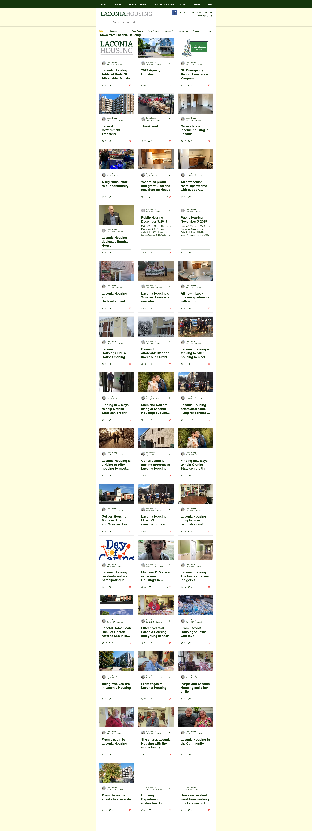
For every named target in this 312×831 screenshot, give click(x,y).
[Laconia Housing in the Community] (195, 717)
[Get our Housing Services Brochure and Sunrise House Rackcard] (116, 494)
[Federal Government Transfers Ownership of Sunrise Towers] (116, 104)
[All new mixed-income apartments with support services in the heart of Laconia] (195, 271)
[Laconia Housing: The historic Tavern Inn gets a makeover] (195, 550)
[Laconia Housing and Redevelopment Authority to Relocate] (116, 271)
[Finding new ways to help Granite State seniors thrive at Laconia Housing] (116, 382)
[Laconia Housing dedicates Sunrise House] (116, 215)
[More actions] (130, 63)
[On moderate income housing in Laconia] (195, 104)
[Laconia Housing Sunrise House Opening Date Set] (116, 327)
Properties (114, 31)
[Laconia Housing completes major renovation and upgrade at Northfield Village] (195, 494)
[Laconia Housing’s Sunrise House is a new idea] (156, 271)
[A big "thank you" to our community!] (116, 159)
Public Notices (137, 31)
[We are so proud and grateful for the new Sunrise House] (156, 159)
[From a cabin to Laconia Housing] (116, 717)
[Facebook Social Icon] (174, 12)
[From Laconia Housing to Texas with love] (195, 605)
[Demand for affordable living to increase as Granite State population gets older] (156, 327)
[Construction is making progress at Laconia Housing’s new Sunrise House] (156, 438)
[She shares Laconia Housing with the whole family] (156, 717)
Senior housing (153, 31)
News (125, 31)
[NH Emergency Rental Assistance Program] (195, 48)
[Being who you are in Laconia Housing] (116, 661)
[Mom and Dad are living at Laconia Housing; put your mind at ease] (156, 382)
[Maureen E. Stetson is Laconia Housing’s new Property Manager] (156, 550)
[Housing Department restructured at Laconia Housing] (156, 773)
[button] (137, 4)
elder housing (169, 31)
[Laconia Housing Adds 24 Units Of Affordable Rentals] (116, 48)
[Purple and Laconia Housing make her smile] (195, 661)
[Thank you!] (156, 104)
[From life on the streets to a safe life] (116, 773)
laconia (196, 31)
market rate (183, 31)
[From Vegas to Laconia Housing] (156, 661)
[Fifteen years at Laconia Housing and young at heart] (156, 605)
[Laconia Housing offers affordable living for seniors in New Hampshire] (195, 382)
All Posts (102, 31)
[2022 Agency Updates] (156, 48)
